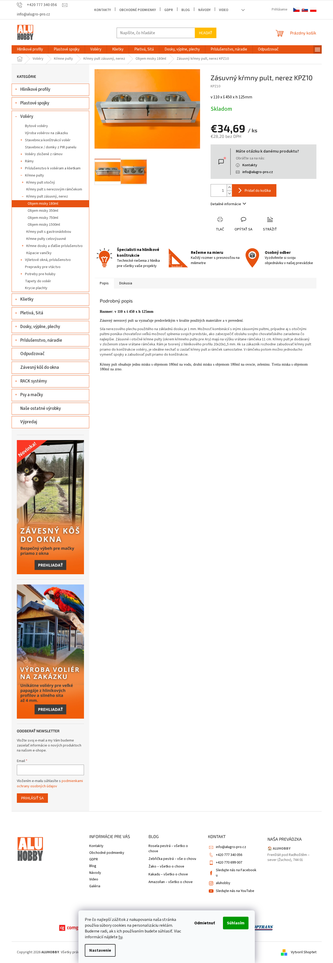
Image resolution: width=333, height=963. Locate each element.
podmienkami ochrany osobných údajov (50, 783)
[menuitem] (30, 49)
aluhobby (223, 883)
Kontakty (102, 10)
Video (223, 10)
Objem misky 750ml (43, 217)
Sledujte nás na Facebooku (236, 873)
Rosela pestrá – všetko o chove (168, 849)
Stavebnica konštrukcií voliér (48, 140)
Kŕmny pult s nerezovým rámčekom (54, 189)
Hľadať (205, 33)
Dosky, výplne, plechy (40, 327)
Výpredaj (28, 422)
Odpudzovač (32, 354)
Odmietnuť (204, 923)
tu (120, 937)
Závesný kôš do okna (39, 367)
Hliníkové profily (35, 89)
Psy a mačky (31, 395)
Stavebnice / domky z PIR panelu (50, 147)
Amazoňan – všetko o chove (170, 882)
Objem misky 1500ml (44, 224)
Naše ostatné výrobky (40, 408)
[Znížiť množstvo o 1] (229, 193)
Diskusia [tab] (125, 283)
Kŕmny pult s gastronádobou (48, 231)
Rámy (29, 161)
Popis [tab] (104, 283)
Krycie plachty (36, 288)
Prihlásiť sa (32, 798)
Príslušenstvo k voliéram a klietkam (53, 168)
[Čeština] (296, 10)
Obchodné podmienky (137, 10)
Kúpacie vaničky (39, 253)
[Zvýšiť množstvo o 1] (229, 187)
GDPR (168, 10)
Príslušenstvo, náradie (41, 340)
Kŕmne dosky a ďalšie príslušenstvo (54, 246)
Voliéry (26, 116)
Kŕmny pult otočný (40, 182)
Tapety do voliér (38, 281)
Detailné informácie (226, 204)
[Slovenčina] (305, 10)
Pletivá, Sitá (31, 313)
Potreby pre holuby (40, 274)
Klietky (26, 299)
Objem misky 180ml (43, 203)
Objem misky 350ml (43, 210)
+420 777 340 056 (229, 855)
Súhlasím (236, 923)
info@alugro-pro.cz (257, 172)
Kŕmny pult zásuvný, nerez (47, 196)
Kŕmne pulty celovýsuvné (46, 238)
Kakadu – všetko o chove (168, 874)
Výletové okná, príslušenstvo (48, 260)
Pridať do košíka (258, 190)
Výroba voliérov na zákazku (46, 133)
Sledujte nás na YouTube (235, 891)
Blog (185, 10)
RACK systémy (33, 381)
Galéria (94, 886)
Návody (204, 10)
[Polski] (313, 10)
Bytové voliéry (36, 126)
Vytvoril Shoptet (303, 952)
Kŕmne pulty (34, 175)
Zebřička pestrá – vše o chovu (172, 858)
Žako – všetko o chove (166, 866)
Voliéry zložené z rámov (44, 154)
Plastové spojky (34, 103)
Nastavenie (100, 950)
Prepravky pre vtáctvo (43, 267)
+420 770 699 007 (229, 862)
